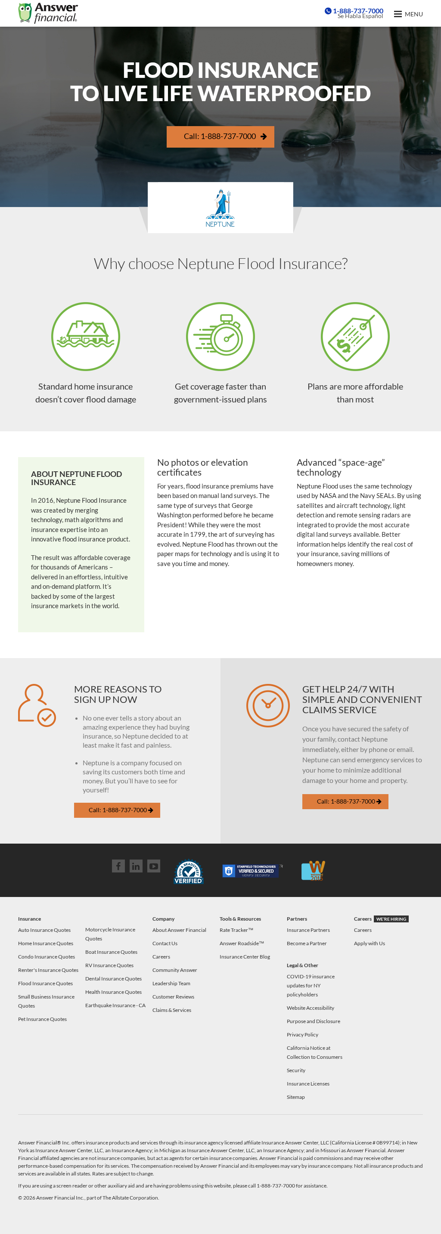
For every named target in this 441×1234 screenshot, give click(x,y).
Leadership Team (171, 983)
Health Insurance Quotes (113, 992)
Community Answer (174, 970)
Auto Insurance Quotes (44, 930)
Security (296, 1070)
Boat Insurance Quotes (111, 952)
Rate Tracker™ (236, 930)
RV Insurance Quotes (109, 965)
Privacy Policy (302, 1034)
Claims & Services (171, 1010)
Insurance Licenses (308, 1083)
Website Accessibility (310, 1008)
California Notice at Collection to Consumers (314, 1052)
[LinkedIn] (136, 866)
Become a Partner (307, 943)
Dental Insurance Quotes (113, 978)
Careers (161, 956)
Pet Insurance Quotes (42, 1019)
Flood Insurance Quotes (45, 983)
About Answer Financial (179, 930)
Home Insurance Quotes (45, 943)
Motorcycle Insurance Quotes (110, 934)
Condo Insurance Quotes (46, 956)
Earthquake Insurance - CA (115, 1005)
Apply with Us (369, 943)
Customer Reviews (173, 996)
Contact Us (164, 943)
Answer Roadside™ (242, 943)
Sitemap (296, 1097)
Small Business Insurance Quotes (46, 1001)
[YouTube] (153, 866)
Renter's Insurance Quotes (48, 970)
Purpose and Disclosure (313, 1021)
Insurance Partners (308, 930)
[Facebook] (118, 866)
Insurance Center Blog (245, 956)
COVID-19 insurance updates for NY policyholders (311, 985)
